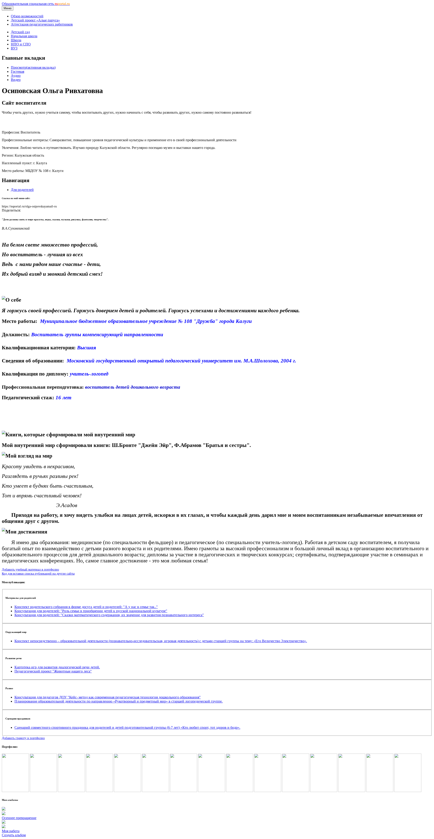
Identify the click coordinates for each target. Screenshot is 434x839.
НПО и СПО (21, 44)
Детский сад (20, 32)
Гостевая (17, 71)
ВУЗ (14, 48)
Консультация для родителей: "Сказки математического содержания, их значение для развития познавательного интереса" (109, 615)
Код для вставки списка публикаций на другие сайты (38, 573)
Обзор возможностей (27, 16)
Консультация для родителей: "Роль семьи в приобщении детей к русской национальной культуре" (90, 611)
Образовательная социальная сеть (36, 4)
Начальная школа (24, 36)
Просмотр (33, 67)
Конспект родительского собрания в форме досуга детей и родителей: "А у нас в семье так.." (86, 607)
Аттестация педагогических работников (42, 24)
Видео (16, 80)
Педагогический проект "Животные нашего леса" (53, 671)
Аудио (16, 76)
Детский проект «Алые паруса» (35, 20)
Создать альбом (14, 835)
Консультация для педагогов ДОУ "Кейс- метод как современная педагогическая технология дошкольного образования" (107, 697)
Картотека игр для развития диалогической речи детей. (57, 667)
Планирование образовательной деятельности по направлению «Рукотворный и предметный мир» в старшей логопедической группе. (118, 701)
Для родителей (22, 190)
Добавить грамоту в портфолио (23, 738)
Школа (16, 40)
